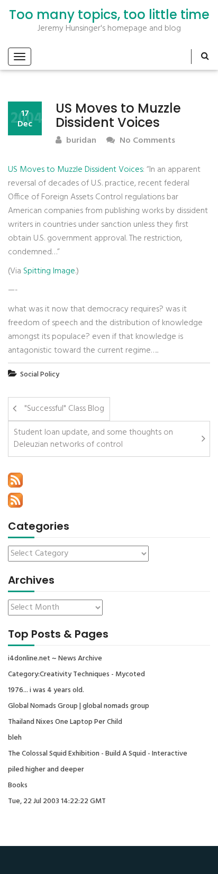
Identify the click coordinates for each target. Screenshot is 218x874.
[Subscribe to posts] (15, 480)
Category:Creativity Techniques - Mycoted (76, 674)
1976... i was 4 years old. (46, 690)
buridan (80, 141)
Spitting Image (49, 271)
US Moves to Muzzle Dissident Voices (75, 170)
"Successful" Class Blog (64, 409)
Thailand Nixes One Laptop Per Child (65, 722)
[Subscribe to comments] (15, 500)
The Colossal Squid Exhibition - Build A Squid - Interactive (97, 754)
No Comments (146, 141)
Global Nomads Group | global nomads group (78, 706)
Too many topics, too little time (109, 15)
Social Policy (39, 375)
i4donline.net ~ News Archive (55, 659)
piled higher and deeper (46, 770)
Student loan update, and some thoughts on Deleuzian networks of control (93, 439)
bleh (15, 738)
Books (18, 785)
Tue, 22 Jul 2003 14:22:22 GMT (57, 801)
